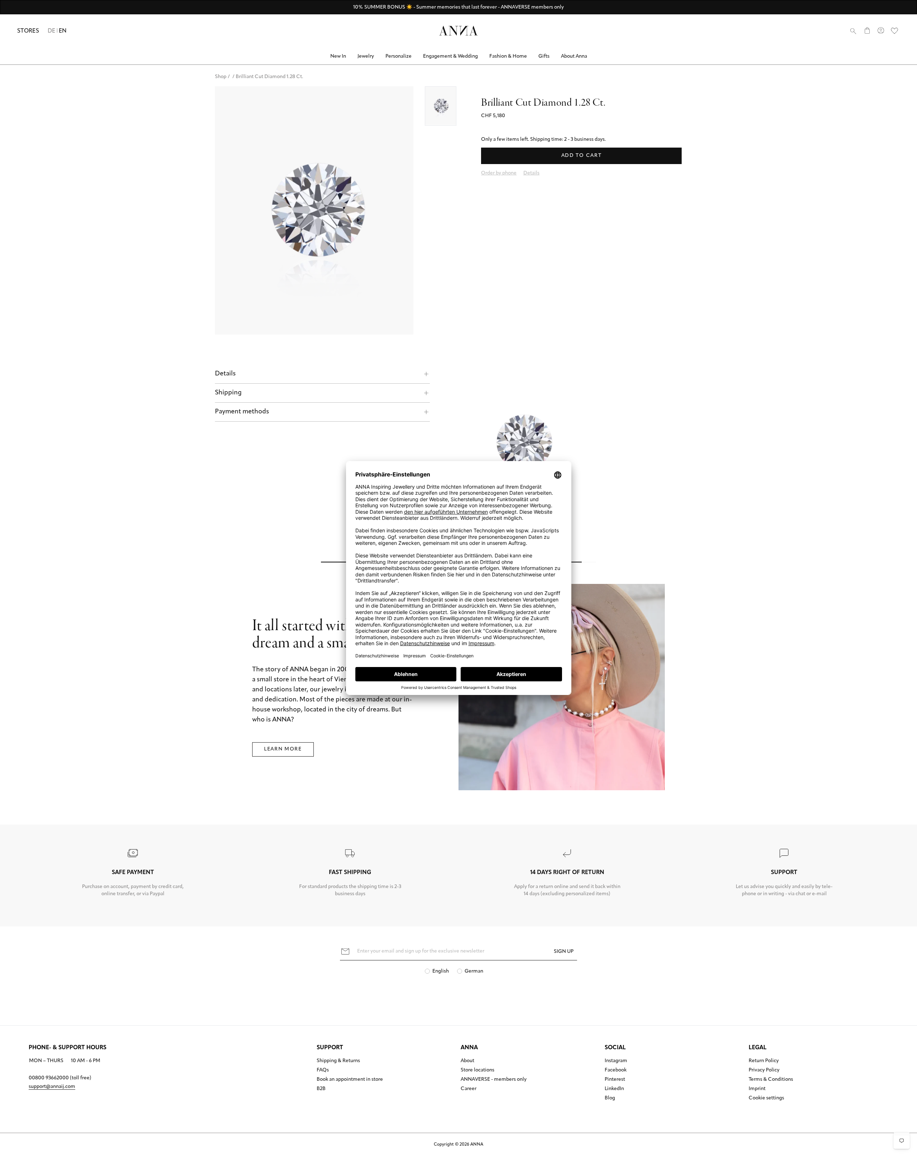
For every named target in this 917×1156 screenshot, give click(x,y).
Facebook (615, 1070)
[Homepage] (458, 30)
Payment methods (242, 412)
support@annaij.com (52, 1086)
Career (468, 1089)
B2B (321, 1089)
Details (225, 374)
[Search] (853, 30)
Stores (28, 31)
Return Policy (764, 1061)
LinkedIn (614, 1089)
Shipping (228, 393)
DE (52, 31)
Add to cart (581, 155)
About (467, 1061)
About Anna (574, 56)
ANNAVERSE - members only (494, 1079)
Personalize (398, 56)
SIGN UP (563, 951)
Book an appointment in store (350, 1079)
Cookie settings (766, 1098)
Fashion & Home (508, 56)
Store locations (477, 1070)
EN (63, 31)
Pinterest (615, 1079)
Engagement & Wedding (450, 56)
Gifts (543, 56)
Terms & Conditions (771, 1079)
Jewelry (365, 56)
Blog (610, 1098)
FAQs (323, 1070)
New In (338, 56)
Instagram (616, 1061)
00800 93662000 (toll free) (60, 1078)
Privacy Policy (764, 1070)
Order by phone (499, 173)
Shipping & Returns (338, 1061)
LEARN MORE (283, 749)
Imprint (757, 1089)
